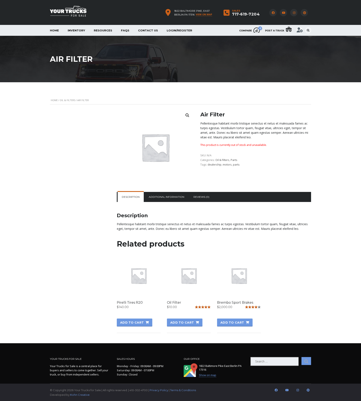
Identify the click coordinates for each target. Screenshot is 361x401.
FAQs (125, 30)
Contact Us (148, 30)
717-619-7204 (246, 14)
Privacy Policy (159, 390)
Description (131, 196)
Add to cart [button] (132, 322)
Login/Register (179, 30)
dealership (214, 164)
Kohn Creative (80, 394)
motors (227, 164)
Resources (103, 30)
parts (236, 164)
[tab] (131, 197)
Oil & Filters (67, 100)
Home (54, 30)
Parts (234, 160)
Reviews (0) (201, 196)
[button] (187, 115)
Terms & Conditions (183, 390)
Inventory (76, 30)
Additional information (166, 196)
